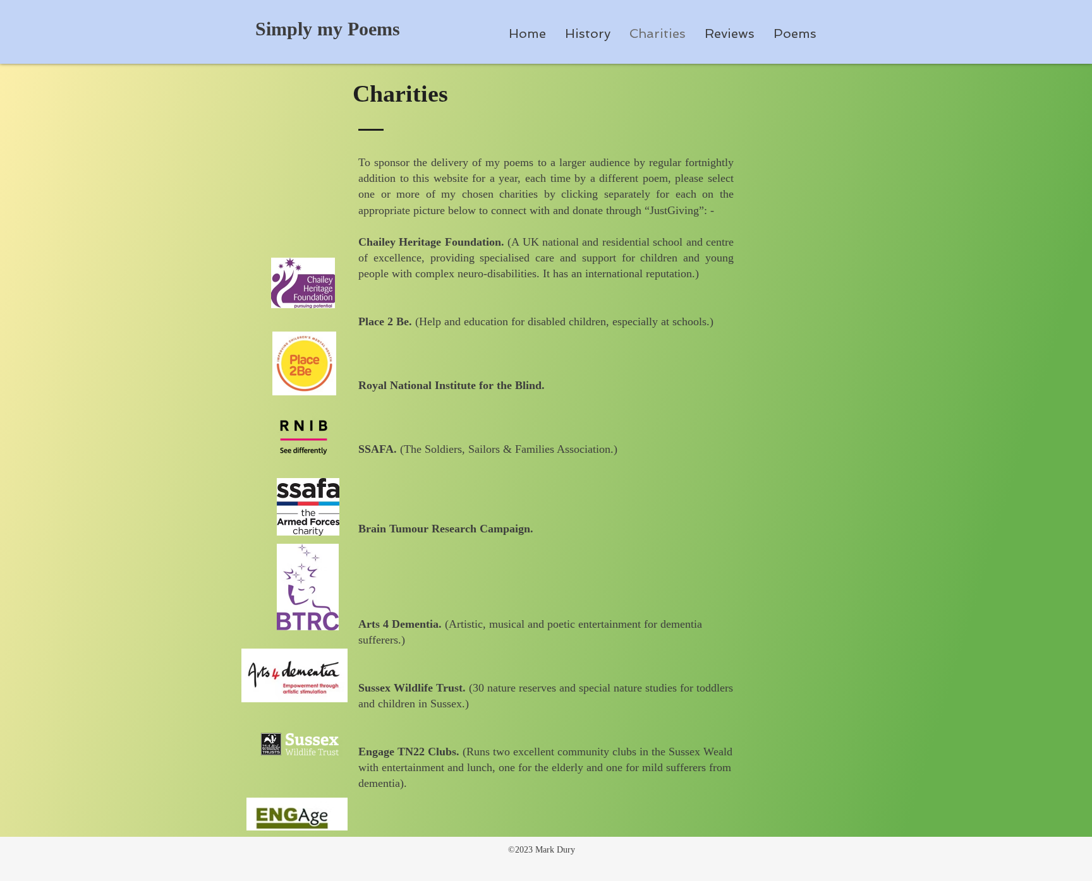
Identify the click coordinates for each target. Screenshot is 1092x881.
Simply (286, 28)
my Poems (358, 28)
